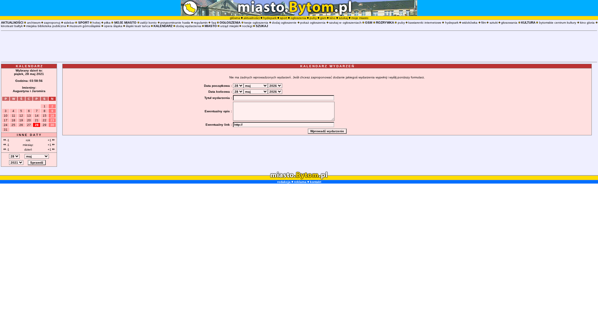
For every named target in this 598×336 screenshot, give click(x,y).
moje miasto (359, 18)
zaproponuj (52, 22)
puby (313, 18)
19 (21, 120)
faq (213, 22)
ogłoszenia (298, 18)
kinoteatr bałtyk (12, 26)
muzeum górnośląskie (85, 26)
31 (5, 129)
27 (29, 125)
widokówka (469, 22)
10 (5, 115)
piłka (107, 22)
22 (44, 120)
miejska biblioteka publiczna (46, 26)
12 (21, 115)
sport (283, 18)
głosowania (509, 22)
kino (332, 18)
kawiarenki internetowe (424, 22)
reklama (300, 182)
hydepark (270, 18)
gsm (323, 18)
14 (37, 115)
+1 (50, 140)
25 (13, 125)
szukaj (343, 18)
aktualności (252, 18)
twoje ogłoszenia (256, 22)
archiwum (33, 22)
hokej (96, 22)
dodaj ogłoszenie (284, 22)
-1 (7, 140)
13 (29, 115)
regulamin (201, 22)
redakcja (284, 182)
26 (21, 125)
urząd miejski (229, 26)
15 (44, 115)
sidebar (69, 22)
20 (29, 120)
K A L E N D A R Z (29, 66)
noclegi (247, 26)
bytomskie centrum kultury (558, 22)
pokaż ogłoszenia (312, 22)
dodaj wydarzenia (188, 26)
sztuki (494, 22)
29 (44, 125)
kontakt (315, 182)
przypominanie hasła (175, 22)
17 (5, 120)
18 (13, 120)
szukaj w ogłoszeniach (345, 22)
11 (13, 115)
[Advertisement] (299, 46)
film (483, 22)
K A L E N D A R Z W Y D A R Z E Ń (327, 66)
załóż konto (148, 22)
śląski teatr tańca (138, 26)
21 (37, 120)
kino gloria (587, 22)
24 (5, 125)
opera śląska (113, 26)
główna (235, 18)
